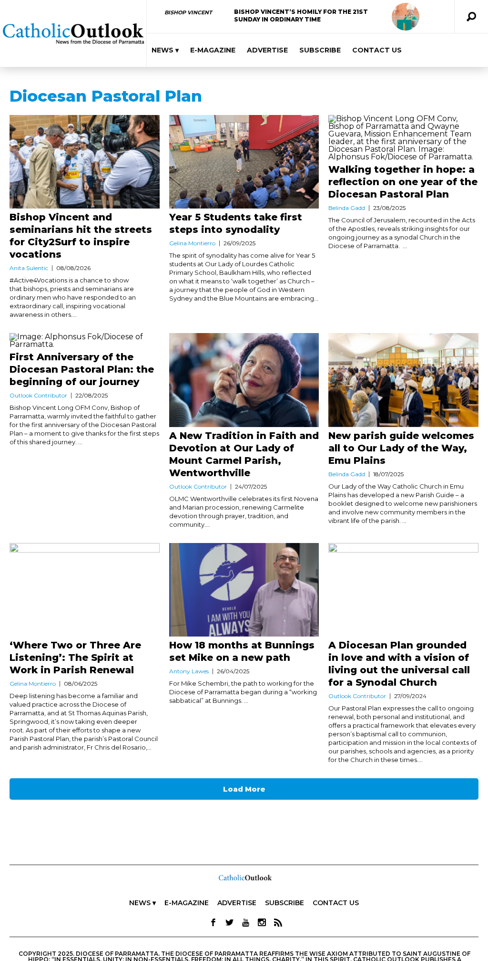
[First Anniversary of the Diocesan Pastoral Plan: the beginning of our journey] (85, 340)
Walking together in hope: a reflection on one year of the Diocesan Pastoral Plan (403, 182)
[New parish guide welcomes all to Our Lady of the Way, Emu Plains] (403, 380)
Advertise (267, 50)
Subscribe (320, 50)
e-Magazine (212, 50)
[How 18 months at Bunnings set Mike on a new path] (244, 590)
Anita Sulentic (29, 268)
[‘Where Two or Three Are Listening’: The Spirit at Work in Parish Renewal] (85, 590)
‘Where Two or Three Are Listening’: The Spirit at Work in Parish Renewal (75, 657)
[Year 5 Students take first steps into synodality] (244, 162)
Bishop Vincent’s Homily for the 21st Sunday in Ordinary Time (301, 15)
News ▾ (165, 50)
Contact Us (377, 50)
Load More (244, 789)
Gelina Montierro (192, 243)
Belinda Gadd (346, 207)
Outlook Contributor (38, 395)
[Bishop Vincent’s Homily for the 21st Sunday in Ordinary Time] (405, 17)
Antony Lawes (189, 671)
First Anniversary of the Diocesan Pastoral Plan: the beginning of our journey (82, 369)
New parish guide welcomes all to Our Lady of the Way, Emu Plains (401, 448)
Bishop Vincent (188, 12)
